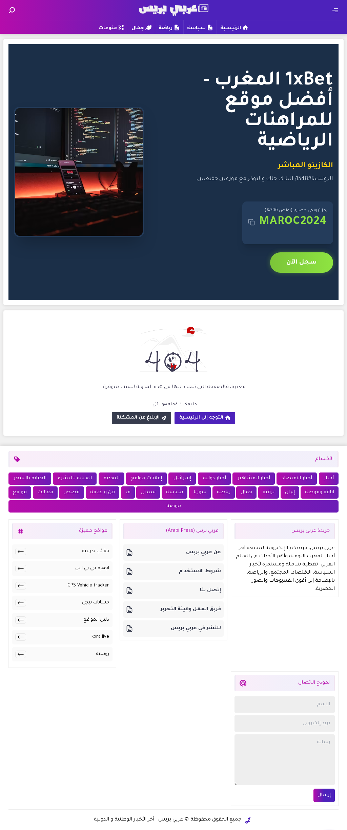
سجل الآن (301, 262)
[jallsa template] (248, 820)
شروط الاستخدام (200, 571)
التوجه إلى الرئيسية (201, 417)
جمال (137, 28)
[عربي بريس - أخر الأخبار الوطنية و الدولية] (173, 9)
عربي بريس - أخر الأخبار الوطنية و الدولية (138, 820)
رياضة (165, 28)
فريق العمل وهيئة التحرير (191, 609)
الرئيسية (230, 28)
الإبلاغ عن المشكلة (138, 417)
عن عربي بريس (203, 552)
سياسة (196, 28)
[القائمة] (335, 10)
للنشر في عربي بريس (196, 628)
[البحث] (12, 10)
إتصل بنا (210, 590)
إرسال (324, 795)
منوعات (108, 28)
